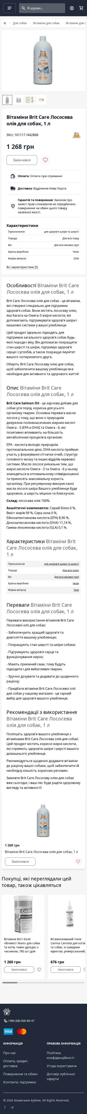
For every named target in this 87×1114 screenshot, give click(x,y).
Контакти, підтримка (19, 1082)
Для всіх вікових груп (66, 577)
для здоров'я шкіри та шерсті (61, 564)
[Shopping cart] (81, 8)
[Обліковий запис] (72, 8)
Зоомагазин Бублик (27, 1100)
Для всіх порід (71, 570)
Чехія (76, 583)
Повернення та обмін (20, 1074)
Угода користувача (62, 1066)
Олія (76, 590)
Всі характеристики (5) (22, 267)
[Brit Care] (77, 135)
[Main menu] (9, 8)
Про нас (9, 1053)
